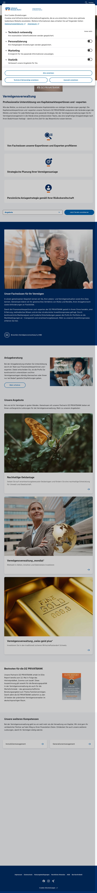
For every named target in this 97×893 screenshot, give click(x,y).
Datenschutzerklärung (14, 24)
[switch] (90, 41)
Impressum (32, 24)
